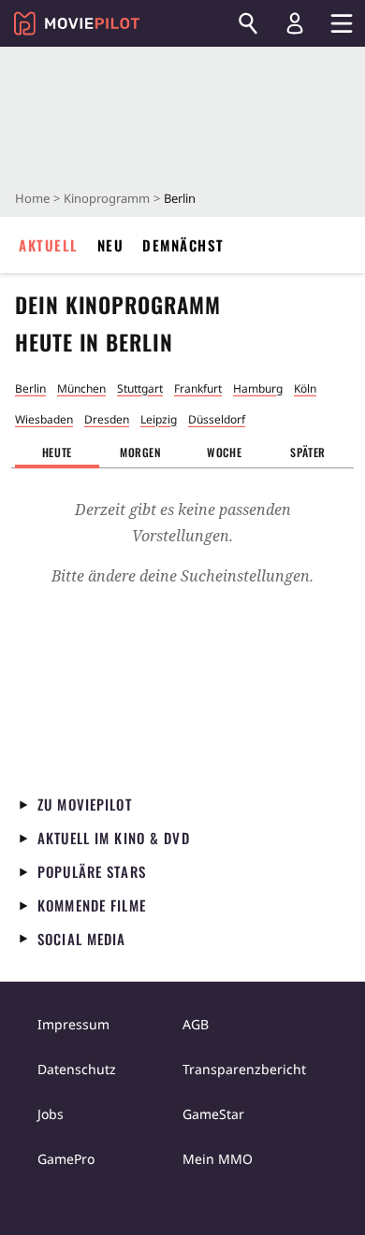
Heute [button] (57, 452)
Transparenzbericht (244, 1069)
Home (32, 198)
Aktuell (49, 245)
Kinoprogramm (107, 198)
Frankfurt (198, 388)
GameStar (213, 1114)
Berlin (30, 388)
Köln (305, 388)
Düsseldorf (216, 419)
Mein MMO (217, 1159)
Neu (110, 245)
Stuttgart (140, 388)
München (81, 388)
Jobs (50, 1114)
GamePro (66, 1159)
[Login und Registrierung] (294, 23)
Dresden (106, 419)
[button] (141, 452)
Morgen (141, 452)
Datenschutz (76, 1069)
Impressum (73, 1024)
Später (308, 452)
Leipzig (158, 419)
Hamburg (258, 388)
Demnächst (183, 245)
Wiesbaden (44, 419)
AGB (195, 1024)
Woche (224, 452)
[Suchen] (248, 23)
